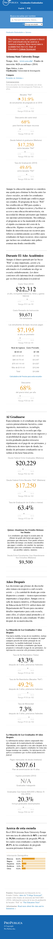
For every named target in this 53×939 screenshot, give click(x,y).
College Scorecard (27, 49)
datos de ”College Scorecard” (30, 895)
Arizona (28, 32)
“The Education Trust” (31, 902)
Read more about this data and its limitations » (25, 907)
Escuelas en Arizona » (14, 78)
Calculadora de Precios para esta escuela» (26, 376)
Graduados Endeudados (31, 2)
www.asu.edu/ (26, 60)
